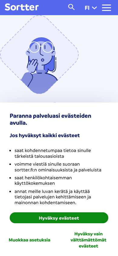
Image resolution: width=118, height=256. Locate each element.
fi (87, 7)
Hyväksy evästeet (59, 218)
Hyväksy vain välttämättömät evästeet (88, 240)
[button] (94, 7)
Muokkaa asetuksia (30, 240)
